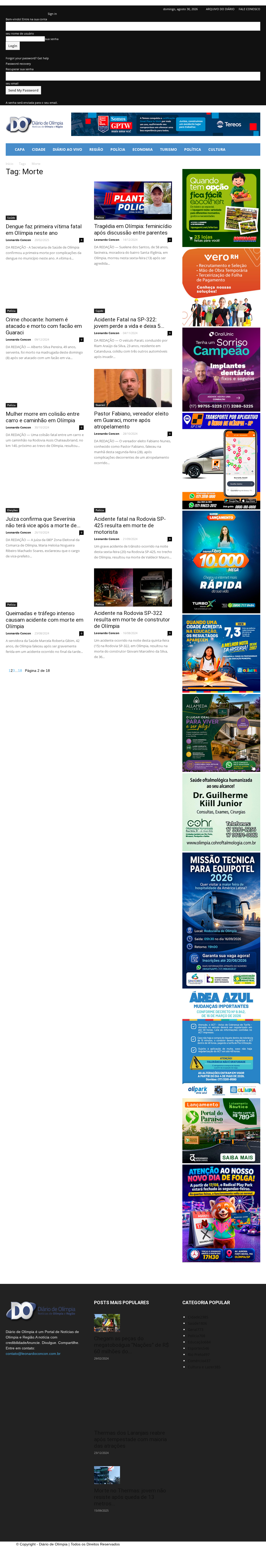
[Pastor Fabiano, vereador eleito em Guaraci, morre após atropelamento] (133, 388)
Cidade (38, 149)
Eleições (12, 510)
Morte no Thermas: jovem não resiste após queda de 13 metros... (130, 1497)
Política (192, 149)
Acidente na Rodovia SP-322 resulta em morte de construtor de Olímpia (132, 619)
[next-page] (23, 670)
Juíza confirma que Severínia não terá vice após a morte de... (43, 522)
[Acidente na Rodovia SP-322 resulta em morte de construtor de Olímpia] (133, 587)
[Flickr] (18, 9)
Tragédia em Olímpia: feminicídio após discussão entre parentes (133, 229)
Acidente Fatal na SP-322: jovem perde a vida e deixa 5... (129, 322)
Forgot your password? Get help (27, 58)
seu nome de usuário (20, 33)
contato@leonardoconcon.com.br (33, 1353)
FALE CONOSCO (249, 9)
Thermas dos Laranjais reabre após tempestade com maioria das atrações (130, 1439)
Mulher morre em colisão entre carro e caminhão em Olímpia (42, 417)
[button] (254, 149)
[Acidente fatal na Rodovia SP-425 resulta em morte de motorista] (133, 493)
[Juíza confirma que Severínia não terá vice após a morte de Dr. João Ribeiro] (45, 493)
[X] (35, 9)
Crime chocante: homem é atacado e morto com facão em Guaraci (44, 326)
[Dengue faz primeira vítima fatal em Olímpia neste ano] (45, 200)
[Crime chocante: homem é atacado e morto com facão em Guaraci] (45, 294)
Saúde (11, 217)
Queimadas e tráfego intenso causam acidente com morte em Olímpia (44, 619)
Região (96, 149)
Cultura (216, 149)
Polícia (117, 149)
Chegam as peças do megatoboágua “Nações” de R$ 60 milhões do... (131, 1345)
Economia (142, 149)
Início (9, 163)
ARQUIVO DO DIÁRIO (220, 9)
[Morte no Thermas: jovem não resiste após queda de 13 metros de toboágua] (133, 1475)
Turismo (168, 149)
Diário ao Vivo (67, 149)
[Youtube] (44, 9)
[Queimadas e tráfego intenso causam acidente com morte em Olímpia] (45, 587)
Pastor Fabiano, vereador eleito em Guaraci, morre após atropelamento (131, 420)
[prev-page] (7, 670)
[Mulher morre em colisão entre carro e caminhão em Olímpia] (45, 388)
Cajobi (99, 311)
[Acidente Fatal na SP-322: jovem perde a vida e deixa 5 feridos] (133, 294)
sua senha (51, 39)
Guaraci (100, 405)
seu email (12, 83)
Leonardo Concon (18, 240)
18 (20, 670)
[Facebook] (10, 9)
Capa (20, 149)
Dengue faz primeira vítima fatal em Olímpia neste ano (44, 229)
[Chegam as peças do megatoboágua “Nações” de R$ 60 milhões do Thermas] (133, 1323)
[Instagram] (27, 9)
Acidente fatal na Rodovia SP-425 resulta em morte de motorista (130, 525)
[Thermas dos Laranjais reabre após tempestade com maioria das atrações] (133, 1399)
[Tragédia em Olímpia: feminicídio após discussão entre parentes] (133, 200)
